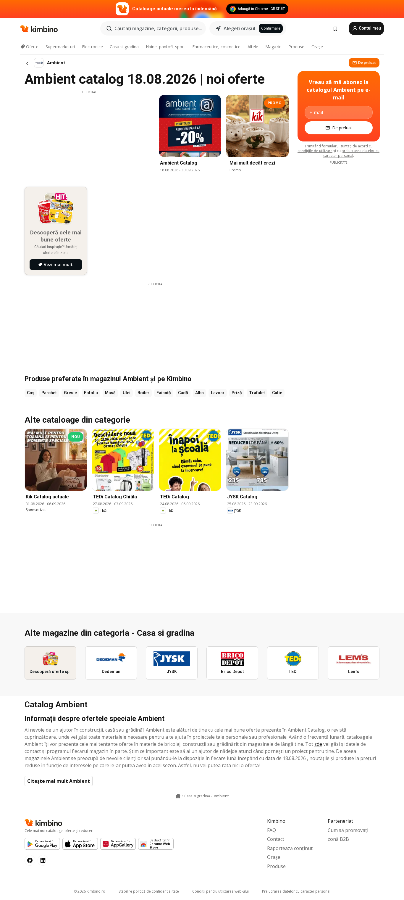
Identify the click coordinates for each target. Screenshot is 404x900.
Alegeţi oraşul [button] (239, 28)
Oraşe (317, 46)
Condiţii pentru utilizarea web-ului (220, 891)
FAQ (271, 830)
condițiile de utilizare (315, 150)
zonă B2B (338, 839)
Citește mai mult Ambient (58, 781)
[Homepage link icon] (178, 796)
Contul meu (369, 28)
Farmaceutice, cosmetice (216, 46)
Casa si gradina (124, 46)
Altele (253, 46)
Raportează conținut (290, 848)
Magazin (273, 46)
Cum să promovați (348, 830)
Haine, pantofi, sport (165, 46)
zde (318, 744)
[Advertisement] (89, 135)
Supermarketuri (60, 46)
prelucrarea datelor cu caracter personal (351, 153)
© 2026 (89, 891)
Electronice (92, 46)
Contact (275, 839)
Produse (296, 46)
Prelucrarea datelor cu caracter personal (296, 891)
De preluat (367, 62)
